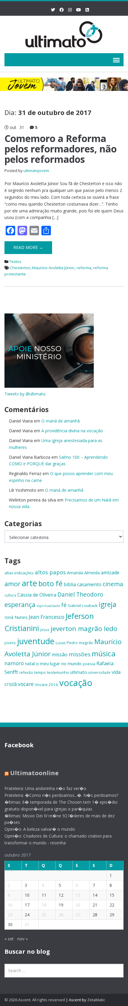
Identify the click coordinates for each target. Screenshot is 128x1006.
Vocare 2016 (46, 684)
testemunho (58, 672)
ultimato (78, 672)
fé (64, 604)
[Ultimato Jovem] (64, 33)
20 (78, 905)
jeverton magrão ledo (84, 628)
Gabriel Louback (83, 605)
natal (30, 663)
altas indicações (19, 572)
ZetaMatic (96, 999)
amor (12, 583)
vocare (26, 684)
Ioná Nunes (16, 617)
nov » (22, 939)
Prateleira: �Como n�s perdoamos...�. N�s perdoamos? (61, 795)
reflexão (26, 672)
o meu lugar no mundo (59, 663)
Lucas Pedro (67, 642)
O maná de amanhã (60, 421)
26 (61, 914)
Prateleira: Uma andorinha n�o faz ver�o (45, 788)
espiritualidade (48, 606)
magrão (86, 642)
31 (27, 924)
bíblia (70, 584)
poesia (89, 663)
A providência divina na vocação (72, 430)
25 (44, 914)
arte (29, 583)
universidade (99, 672)
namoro (14, 663)
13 (78, 895)
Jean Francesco (46, 617)
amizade (110, 572)
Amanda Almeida (83, 572)
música (103, 653)
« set (9, 939)
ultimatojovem (36, 170)
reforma (84, 267)
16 (10, 905)
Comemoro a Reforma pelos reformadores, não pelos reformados (60, 148)
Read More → (28, 247)
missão (60, 654)
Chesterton (20, 267)
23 (10, 914)
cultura (10, 595)
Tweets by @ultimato (25, 394)
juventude (35, 641)
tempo (40, 672)
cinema (113, 584)
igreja (107, 604)
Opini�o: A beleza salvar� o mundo (39, 829)
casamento (89, 584)
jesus (44, 629)
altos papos (50, 572)
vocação (75, 683)
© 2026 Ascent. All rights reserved (34, 999)
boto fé (50, 583)
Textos (15, 261)
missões (79, 654)
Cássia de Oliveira (36, 595)
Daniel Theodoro (80, 594)
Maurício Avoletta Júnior (53, 267)
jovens (10, 642)
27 (78, 914)
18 (44, 905)
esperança (19, 604)
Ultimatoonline (34, 773)
